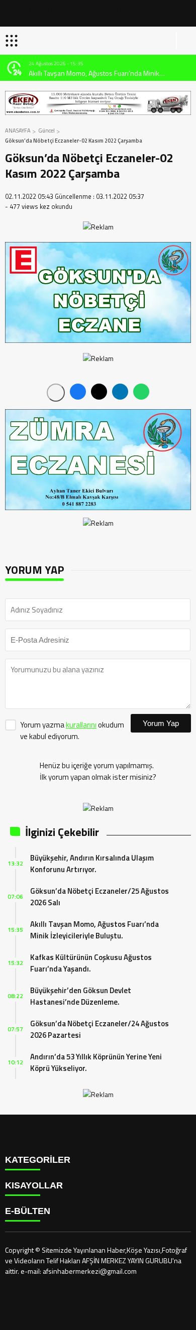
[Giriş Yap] (183, 40)
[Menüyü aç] (13, 41)
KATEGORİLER (37, 1160)
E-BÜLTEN (27, 1211)
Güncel (46, 131)
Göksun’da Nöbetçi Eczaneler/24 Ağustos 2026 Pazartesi (99, 1029)
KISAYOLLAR (34, 1185)
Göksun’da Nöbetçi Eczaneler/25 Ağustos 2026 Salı (99, 896)
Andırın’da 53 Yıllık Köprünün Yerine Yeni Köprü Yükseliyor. (96, 1062)
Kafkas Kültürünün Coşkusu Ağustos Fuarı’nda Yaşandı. (91, 963)
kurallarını (81, 725)
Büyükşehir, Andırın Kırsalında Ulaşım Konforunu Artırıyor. (92, 863)
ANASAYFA (18, 131)
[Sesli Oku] (56, 393)
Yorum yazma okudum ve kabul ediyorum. (72, 730)
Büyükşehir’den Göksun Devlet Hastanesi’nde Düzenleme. (80, 996)
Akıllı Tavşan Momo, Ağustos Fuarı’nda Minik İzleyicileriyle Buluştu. (94, 73)
